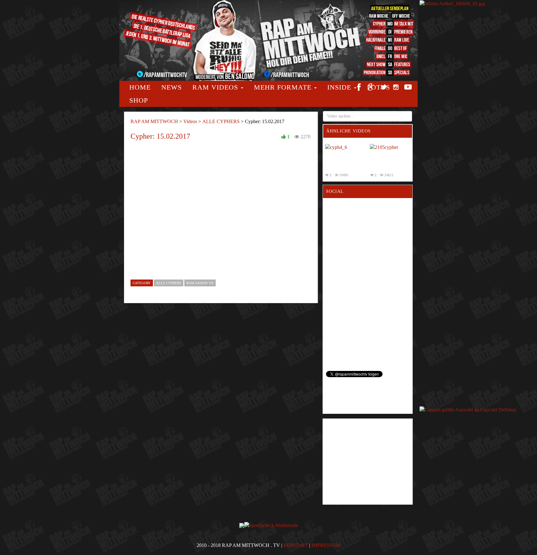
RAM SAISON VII (199, 283)
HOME (140, 87)
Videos (190, 121)
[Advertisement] (444, 108)
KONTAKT (295, 545)
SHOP (138, 100)
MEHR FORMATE (284, 87)
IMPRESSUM (325, 545)
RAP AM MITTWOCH (154, 121)
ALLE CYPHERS (221, 121)
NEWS (171, 87)
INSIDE (340, 87)
